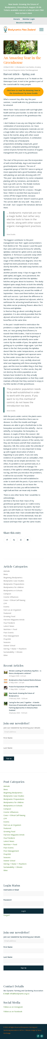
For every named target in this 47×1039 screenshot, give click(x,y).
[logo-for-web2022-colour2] (19, 29)
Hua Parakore (9, 623)
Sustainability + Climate (12, 652)
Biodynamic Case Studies (25, 67)
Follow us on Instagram (13, 1007)
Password (7, 900)
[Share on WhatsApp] (20, 539)
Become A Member (24, 22)
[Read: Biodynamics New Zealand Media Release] (5, 681)
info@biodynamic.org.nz (19, 993)
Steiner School (9, 645)
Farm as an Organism (12, 610)
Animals (6, 571)
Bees (5, 574)
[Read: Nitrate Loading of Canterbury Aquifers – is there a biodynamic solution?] (5, 672)
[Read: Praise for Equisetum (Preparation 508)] (5, 688)
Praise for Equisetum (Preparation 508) (23, 687)
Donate (16, 19)
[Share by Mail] (27, 539)
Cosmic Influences (10, 597)
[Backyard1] (20, 47)
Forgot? (6, 915)
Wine (5, 655)
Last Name (7, 748)
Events (6, 606)
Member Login (29, 19)
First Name (7, 738)
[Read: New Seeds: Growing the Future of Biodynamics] (5, 694)
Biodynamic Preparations (13, 584)
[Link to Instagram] (42, 1036)
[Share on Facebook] (7, 539)
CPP (5, 603)
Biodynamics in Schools (12, 590)
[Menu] (40, 29)
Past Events (8, 632)
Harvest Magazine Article (16, 70)
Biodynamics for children (13, 587)
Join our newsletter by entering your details (21, 728)
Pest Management (32, 70)
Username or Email (11, 890)
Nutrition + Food (10, 629)
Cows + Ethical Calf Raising (14, 600)
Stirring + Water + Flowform (15, 649)
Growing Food (9, 616)
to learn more (26, 13)
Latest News (8, 626)
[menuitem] (16, 19)
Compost (7, 593)
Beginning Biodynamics (12, 577)
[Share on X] (14, 539)
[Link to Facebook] (38, 1036)
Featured (7, 613)
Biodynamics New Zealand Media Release (25, 680)
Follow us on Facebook (12, 1011)
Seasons (6, 642)
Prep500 (7, 639)
